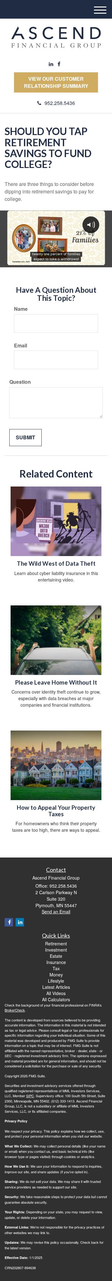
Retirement (56, 943)
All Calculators (56, 999)
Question (20, 381)
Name (21, 309)
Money (56, 974)
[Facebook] (59, 64)
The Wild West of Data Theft (56, 563)
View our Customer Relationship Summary (56, 82)
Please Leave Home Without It (56, 682)
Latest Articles (56, 987)
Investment (56, 950)
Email (20, 345)
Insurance (56, 962)
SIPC (30, 1095)
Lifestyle (56, 981)
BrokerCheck (15, 1009)
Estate (56, 956)
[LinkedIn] (51, 64)
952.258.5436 (59, 102)
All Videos (56, 993)
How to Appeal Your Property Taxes (56, 810)
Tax (56, 968)
